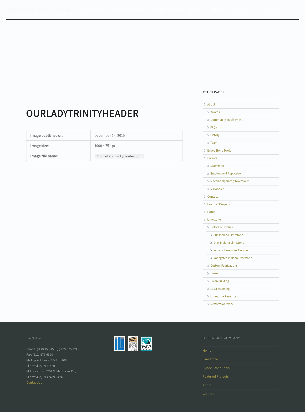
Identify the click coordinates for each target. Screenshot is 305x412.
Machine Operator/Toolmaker (229, 181)
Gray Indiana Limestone (229, 243)
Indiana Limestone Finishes (231, 250)
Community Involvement (226, 120)
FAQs (213, 127)
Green (214, 273)
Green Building (219, 281)
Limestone (94, 9)
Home (211, 212)
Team (214, 143)
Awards (215, 112)
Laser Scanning (220, 289)
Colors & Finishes (221, 227)
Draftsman (217, 166)
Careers (216, 9)
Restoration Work (221, 304)
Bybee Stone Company (221, 338)
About (193, 9)
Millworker (217, 189)
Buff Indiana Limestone (228, 235)
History (214, 135)
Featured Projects (166, 9)
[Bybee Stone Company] (40, 9)
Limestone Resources (224, 296)
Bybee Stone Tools (129, 9)
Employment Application (226, 173)
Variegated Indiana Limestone (233, 258)
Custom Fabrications (223, 266)
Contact (242, 9)
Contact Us (34, 382)
